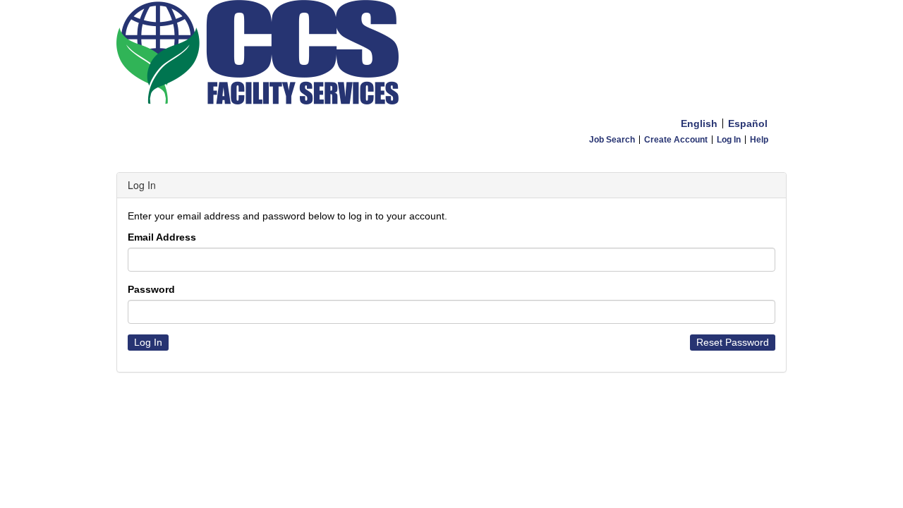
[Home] (451, 55)
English (699, 123)
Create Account (676, 140)
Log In (729, 140)
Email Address (162, 237)
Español (748, 123)
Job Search (612, 140)
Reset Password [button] (732, 342)
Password (151, 289)
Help (759, 140)
